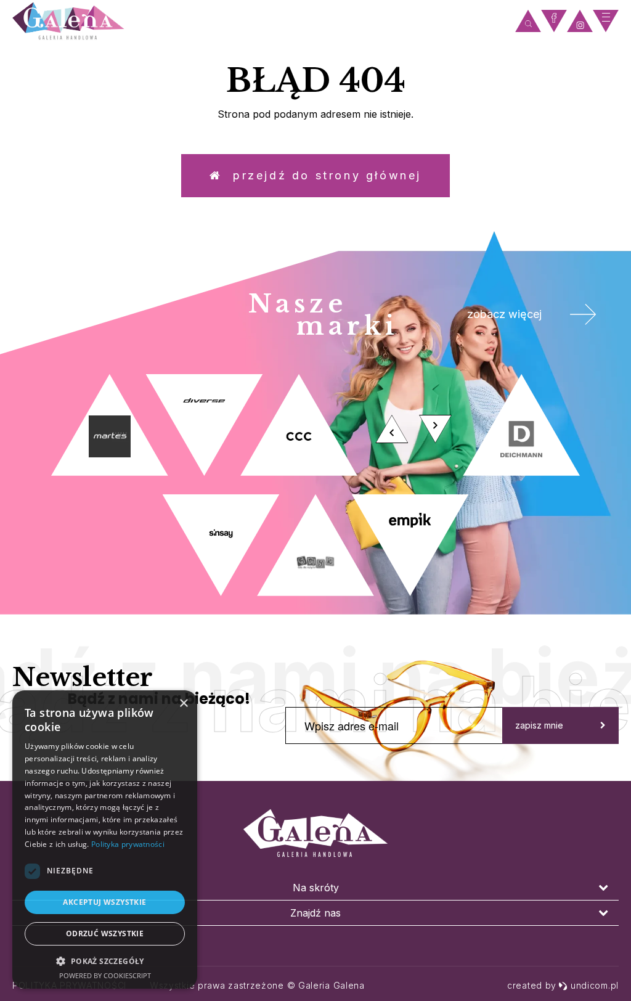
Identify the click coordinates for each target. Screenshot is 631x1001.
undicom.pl (595, 985)
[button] (105, 961)
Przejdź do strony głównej (321, 175)
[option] (315, 485)
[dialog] (104, 839)
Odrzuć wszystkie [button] (105, 933)
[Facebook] (554, 21)
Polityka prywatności (128, 844)
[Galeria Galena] (260, 21)
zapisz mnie (539, 725)
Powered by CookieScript (105, 975)
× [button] (183, 703)
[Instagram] (580, 21)
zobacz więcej (504, 314)
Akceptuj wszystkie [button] (104, 902)
